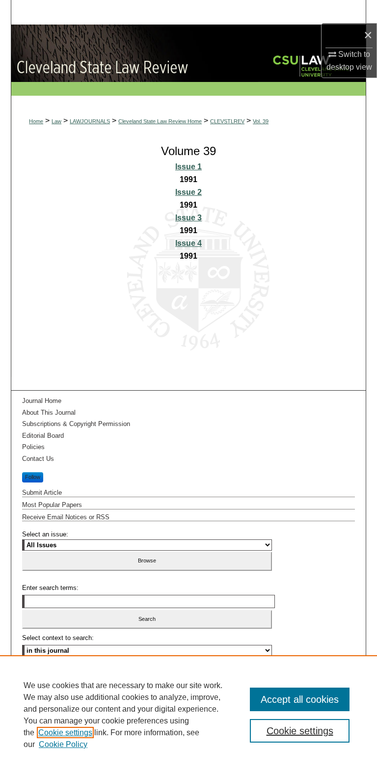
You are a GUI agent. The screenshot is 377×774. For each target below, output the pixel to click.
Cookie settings (65, 732)
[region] (188, 714)
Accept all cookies (300, 699)
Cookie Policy (63, 744)
